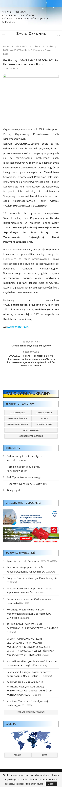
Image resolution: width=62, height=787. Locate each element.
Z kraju (36, 46)
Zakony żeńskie (44, 413)
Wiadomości (21, 46)
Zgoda (51, 783)
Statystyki (13, 490)
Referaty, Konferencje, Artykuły (27, 483)
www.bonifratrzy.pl (18, 326)
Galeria (10, 724)
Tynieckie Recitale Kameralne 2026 (26, 561)
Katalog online (31, 430)
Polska (17, 755)
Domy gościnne (44, 424)
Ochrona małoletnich (31, 436)
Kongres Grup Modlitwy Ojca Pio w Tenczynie (32, 578)
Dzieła (44, 419)
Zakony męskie (17, 413)
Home (6, 46)
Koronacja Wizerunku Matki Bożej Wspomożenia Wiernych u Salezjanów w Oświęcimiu (29, 613)
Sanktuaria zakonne (17, 424)
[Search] (58, 35)
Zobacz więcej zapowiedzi (31, 712)
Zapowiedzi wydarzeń (20, 552)
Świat (44, 755)
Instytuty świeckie (17, 419)
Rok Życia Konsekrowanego (24, 477)
